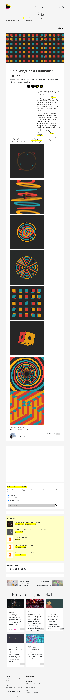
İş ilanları (11, 519)
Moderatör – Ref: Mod (21, 537)
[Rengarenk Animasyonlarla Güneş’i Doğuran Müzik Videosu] (35, 603)
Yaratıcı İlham (29, 20)
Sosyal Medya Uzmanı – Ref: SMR (24, 545)
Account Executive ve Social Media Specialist (27, 522)
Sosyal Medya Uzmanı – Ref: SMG (24, 553)
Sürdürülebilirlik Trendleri (13, 18)
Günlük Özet (12, 495)
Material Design (36, 140)
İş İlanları (61, 28)
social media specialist (30, 524)
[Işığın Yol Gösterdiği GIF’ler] (15, 604)
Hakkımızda (9, 684)
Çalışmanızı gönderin (31, 687)
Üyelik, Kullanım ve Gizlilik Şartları (14, 687)
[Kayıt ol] (56, 505)
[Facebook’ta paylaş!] (28, 86)
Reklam (28, 683)
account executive (19, 524)
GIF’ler (53, 97)
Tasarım (33, 683)
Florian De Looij (47, 125)
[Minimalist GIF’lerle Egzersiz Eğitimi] (15, 639)
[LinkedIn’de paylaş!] (37, 86)
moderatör (17, 539)
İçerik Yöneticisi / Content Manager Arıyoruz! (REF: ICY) (30, 530)
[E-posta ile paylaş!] (41, 86)
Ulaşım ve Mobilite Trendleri (14, 20)
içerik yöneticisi (19, 532)
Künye (7, 685)
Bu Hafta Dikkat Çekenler (16, 498)
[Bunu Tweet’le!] (33, 86)
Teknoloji (37, 683)
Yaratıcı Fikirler (30, 678)
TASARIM (58, 433)
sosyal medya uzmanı (20, 547)
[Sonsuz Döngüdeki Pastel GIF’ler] (54, 603)
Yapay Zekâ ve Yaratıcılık (45, 18)
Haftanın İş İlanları (14, 500)
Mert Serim (20, 435)
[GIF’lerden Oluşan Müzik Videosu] (35, 639)
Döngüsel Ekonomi (29, 18)
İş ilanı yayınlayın (30, 689)
